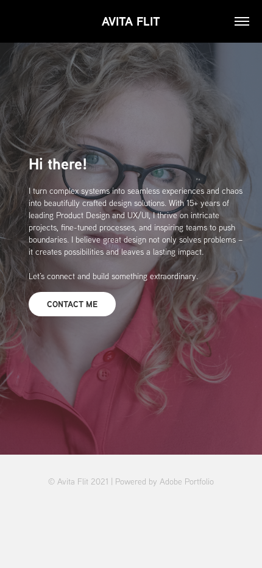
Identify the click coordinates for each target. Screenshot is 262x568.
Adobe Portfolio (187, 481)
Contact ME (72, 304)
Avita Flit (131, 21)
